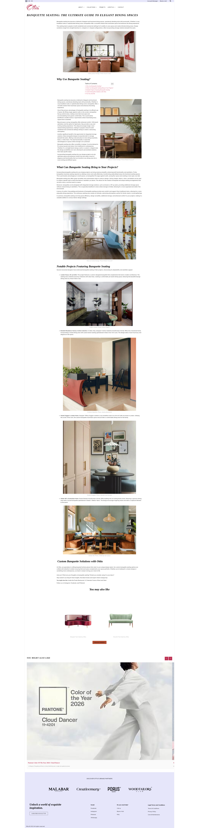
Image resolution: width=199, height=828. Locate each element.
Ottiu (59, 567)
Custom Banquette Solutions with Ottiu (96, 91)
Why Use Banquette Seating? (93, 86)
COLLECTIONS (91, 7)
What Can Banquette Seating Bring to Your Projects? (99, 88)
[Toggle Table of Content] (111, 84)
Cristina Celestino (107, 330)
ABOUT (80, 7)
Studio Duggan (65, 415)
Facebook (73, 583)
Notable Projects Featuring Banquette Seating (98, 90)
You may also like (90, 93)
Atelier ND (64, 498)
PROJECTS (102, 7)
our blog (67, 577)
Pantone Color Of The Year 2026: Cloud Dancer (44, 763)
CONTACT (121, 7)
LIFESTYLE (111, 7)
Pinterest (82, 583)
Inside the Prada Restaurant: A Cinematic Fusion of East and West (87, 580)
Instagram (67, 583)
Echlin (75, 275)
